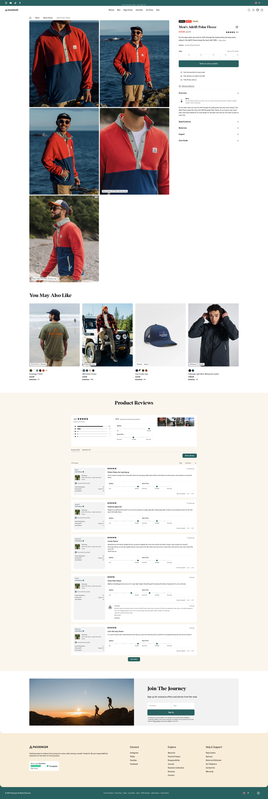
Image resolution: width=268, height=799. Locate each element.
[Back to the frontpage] (30, 18)
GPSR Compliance (145, 793)
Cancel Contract (165, 793)
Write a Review (191, 456)
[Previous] (31, 336)
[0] (257, 10)
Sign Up (171, 712)
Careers (171, 775)
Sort (180, 463)
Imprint (138, 793)
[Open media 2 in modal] (134, 63)
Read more (222, 40)
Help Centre (211, 753)
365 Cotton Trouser (89, 374)
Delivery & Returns (188, 86)
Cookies (125, 793)
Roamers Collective (176, 768)
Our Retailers (211, 764)
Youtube (133, 760)
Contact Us (210, 768)
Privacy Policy (118, 793)
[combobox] (259, 3)
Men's (37, 18)
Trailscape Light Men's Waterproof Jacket (203, 374)
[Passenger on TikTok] (15, 3)
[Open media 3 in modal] (64, 151)
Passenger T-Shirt (36, 374)
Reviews (171, 772)
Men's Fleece (48, 18)
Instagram (134, 753)
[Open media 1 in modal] (64, 63)
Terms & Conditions (108, 793)
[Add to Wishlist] (237, 27)
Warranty (209, 772)
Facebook (134, 764)
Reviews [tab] (75, 450)
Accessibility (131, 793)
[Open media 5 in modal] (64, 238)
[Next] (77, 336)
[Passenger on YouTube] (11, 3)
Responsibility (174, 760)
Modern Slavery (155, 793)
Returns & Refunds (213, 760)
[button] (232, 32)
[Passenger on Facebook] (20, 3)
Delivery (209, 757)
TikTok (132, 757)
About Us (171, 753)
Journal (171, 764)
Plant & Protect (174, 757)
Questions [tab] (86, 450)
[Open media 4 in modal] (134, 151)
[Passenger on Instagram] (6, 3)
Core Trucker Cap (141, 374)
